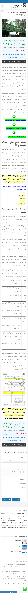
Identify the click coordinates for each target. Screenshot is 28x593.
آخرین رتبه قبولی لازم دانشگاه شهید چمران (13, 583)
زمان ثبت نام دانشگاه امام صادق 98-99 (16, 128)
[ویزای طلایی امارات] (24, 547)
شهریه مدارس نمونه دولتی (16, 540)
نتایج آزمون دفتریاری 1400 (16, 551)
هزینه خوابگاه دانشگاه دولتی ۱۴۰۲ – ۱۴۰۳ (13, 564)
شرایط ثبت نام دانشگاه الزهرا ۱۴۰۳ (15, 574)
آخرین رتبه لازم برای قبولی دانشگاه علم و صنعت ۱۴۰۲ (11, 571)
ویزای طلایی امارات (17, 546)
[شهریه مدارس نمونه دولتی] (24, 541)
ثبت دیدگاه (15, 499)
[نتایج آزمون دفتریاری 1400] (24, 553)
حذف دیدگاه (5, 499)
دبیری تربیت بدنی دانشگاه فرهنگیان (14, 576)
